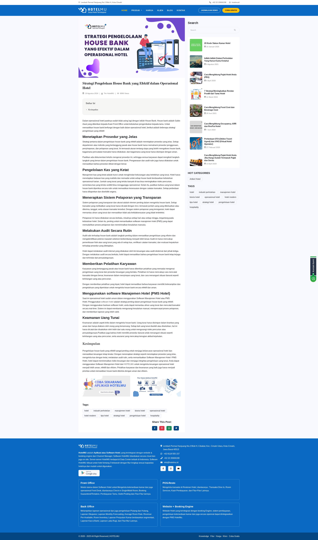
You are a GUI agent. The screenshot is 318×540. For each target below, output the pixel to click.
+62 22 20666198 (171, 458)
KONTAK (181, 10)
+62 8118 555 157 (172, 454)
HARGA (149, 10)
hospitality (154, 416)
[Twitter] (169, 428)
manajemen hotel (122, 411)
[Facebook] (154, 428)
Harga (218, 536)
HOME (124, 10)
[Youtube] (178, 468)
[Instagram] (161, 428)
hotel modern (90, 416)
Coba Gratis (234, 536)
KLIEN (160, 10)
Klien (225, 536)
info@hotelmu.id (171, 462)
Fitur (212, 536)
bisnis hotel (140, 411)
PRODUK (136, 10)
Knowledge (204, 536)
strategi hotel (119, 416)
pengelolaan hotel (138, 416)
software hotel (107, 302)
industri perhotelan (102, 411)
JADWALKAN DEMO (209, 10)
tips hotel (105, 416)
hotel (86, 411)
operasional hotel (157, 411)
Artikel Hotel (195, 179)
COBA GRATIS (231, 10)
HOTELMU (129, 364)
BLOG (170, 10)
